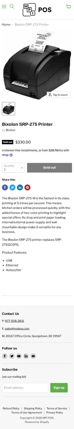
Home (6, 24)
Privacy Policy (54, 412)
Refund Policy (11, 408)
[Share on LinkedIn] (20, 187)
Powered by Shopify (37, 421)
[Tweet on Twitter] (12, 187)
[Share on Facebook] (5, 187)
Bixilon (10, 130)
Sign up (59, 387)
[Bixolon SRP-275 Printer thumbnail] (8, 108)
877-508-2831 (14, 320)
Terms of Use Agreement (26, 412)
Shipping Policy (33, 408)
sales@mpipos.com (17, 328)
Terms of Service (57, 408)
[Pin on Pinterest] (27, 187)
